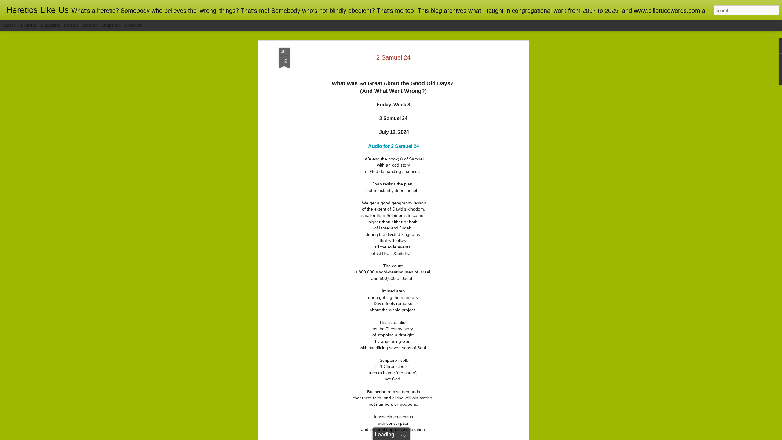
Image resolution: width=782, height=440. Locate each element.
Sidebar (89, 25)
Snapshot (110, 25)
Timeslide (133, 25)
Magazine (50, 25)
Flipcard (29, 25)
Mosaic (71, 25)
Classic (10, 25)
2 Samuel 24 (393, 57)
